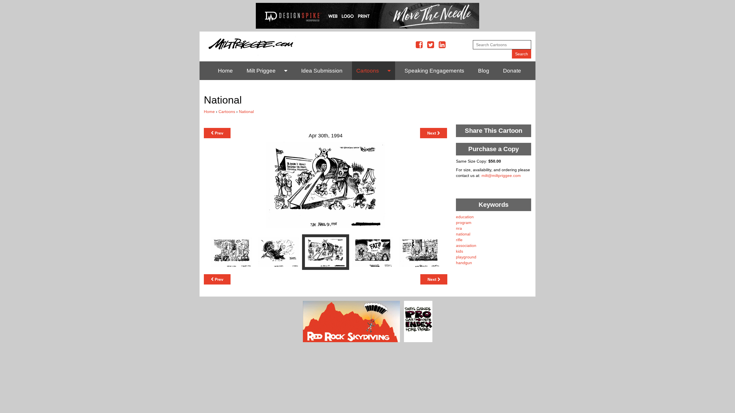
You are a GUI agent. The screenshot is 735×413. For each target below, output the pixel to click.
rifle (459, 239)
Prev (218, 133)
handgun (464, 262)
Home (225, 71)
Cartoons (367, 71)
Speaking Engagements (434, 71)
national (463, 234)
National (246, 111)
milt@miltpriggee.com (501, 175)
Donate (512, 71)
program (463, 222)
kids (459, 251)
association (466, 245)
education (465, 217)
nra (459, 228)
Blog (483, 71)
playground (466, 257)
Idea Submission (322, 71)
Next (432, 133)
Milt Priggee (261, 71)
